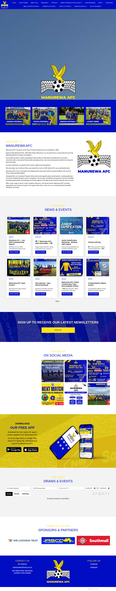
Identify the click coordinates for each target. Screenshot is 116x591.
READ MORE (14, 252)
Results (16, 494)
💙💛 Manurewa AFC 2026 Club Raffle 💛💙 (43, 242)
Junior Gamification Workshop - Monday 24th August (69, 242)
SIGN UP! (58, 330)
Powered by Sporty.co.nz (23, 589)
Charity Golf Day (94, 242)
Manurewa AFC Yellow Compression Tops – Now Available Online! (70, 284)
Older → (58, 301)
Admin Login (94, 589)
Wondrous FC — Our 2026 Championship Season (17, 242)
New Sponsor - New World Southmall (42, 284)
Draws (9, 494)
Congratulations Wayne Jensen (97, 284)
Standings (25, 494)
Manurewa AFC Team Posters (17, 284)
